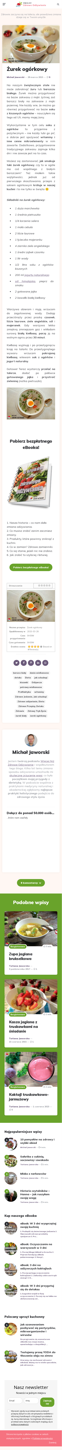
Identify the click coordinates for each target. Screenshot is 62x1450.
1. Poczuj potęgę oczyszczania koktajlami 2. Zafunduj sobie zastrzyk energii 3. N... (38, 1275)
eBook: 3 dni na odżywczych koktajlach (35, 1266)
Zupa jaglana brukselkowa (20, 956)
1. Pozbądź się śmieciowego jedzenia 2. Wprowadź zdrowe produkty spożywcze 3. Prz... (38, 1234)
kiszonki (24, 682)
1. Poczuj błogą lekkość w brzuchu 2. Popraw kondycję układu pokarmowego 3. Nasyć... (37, 1254)
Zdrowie (20, 711)
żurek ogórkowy (38, 716)
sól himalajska (25, 281)
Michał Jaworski (15, 77)
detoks (17, 677)
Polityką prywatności (42, 1438)
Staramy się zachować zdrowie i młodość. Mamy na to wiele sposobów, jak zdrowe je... (38, 1362)
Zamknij (52, 1442)
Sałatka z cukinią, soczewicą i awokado (34, 1158)
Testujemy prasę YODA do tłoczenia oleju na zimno (37, 1353)
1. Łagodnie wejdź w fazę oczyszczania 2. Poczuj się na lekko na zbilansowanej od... (38, 1296)
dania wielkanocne (39, 673)
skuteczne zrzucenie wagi (25, 775)
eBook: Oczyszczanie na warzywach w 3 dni (36, 1245)
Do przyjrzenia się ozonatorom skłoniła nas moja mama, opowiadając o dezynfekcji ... (35, 1341)
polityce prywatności (20, 1424)
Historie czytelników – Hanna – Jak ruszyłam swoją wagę (35, 1194)
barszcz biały (19, 673)
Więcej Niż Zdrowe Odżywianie (31, 762)
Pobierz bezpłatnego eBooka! (31, 567)
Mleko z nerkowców (33, 1173)
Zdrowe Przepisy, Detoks (31, 706)
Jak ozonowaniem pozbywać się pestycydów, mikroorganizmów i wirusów (38, 1330)
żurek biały (21, 716)
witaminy (39, 692)
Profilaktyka (24, 692)
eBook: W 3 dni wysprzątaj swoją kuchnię (38, 1225)
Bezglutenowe (18, 946)
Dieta (28, 677)
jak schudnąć (40, 677)
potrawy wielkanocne (31, 687)
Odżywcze (37, 682)
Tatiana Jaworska (19, 966)
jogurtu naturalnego (36, 275)
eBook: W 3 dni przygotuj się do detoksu (37, 1287)
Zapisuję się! (47, 1402)
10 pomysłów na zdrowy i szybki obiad (37, 1141)
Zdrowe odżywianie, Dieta (31, 701)
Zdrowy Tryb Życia (37, 711)
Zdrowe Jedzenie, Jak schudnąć (31, 696)
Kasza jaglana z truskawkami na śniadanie (23, 1026)
